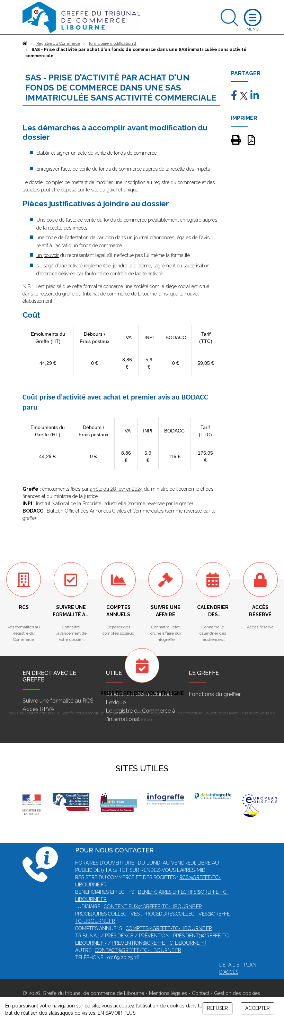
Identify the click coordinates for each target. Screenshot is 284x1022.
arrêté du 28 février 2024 (116, 489)
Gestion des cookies (237, 993)
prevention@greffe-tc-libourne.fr (159, 943)
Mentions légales (168, 993)
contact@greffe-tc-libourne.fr (138, 950)
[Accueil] (25, 43)
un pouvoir (47, 255)
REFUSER (217, 1008)
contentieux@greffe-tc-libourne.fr (153, 906)
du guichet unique (119, 189)
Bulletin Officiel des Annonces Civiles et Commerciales (105, 511)
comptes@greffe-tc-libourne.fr (169, 928)
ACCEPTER (257, 1008)
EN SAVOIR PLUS (116, 1013)
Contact (200, 993)
